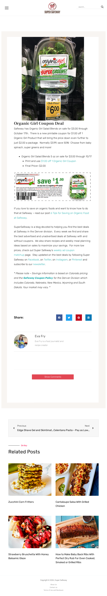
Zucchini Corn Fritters (21, 501)
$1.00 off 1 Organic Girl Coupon (58, 161)
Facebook (33, 259)
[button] (59, 317)
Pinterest (77, 259)
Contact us (53, 587)
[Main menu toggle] (7, 8)
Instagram (62, 259)
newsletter (39, 264)
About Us (53, 585)
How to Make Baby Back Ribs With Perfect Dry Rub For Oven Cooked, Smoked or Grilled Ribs (75, 558)
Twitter (47, 259)
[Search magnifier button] (102, 7)
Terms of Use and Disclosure (53, 590)
